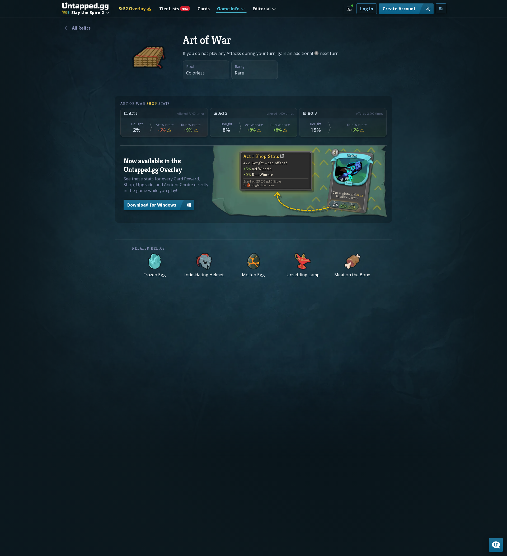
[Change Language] (441, 8)
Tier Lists (174, 9)
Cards (204, 9)
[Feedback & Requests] (496, 545)
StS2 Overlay (132, 9)
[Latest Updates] (349, 8)
